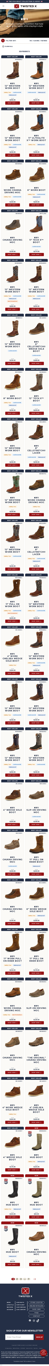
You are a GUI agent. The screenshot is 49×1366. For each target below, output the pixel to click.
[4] (12, 641)
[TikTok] (38, 1320)
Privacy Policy (8, 1348)
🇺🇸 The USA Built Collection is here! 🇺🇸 (24, 1)
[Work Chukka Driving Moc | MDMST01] (36, 484)
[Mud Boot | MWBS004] (36, 1142)
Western (10, 1307)
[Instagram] (34, 1320)
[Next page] (34, 1279)
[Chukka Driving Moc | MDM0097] (12, 224)
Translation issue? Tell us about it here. (24, 1361)
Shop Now (12, 103)
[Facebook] (30, 1320)
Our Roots (20, 1302)
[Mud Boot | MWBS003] (12, 1189)
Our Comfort (21, 1309)
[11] (36, 122)
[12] (12, 70)
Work (9, 1302)
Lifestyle (10, 1304)
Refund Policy (16, 1348)
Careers (41, 1348)
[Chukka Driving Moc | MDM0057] (12, 893)
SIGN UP (39, 1337)
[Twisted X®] (24, 6)
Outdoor (10, 1309)
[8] (12, 383)
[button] (7, 46)
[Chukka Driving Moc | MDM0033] (12, 1042)
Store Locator (36, 1302)
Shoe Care (36, 1309)
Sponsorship (29, 1348)
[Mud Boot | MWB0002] (12, 1236)
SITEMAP (23, 1348)
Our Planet (20, 1304)
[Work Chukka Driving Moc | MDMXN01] (12, 174)
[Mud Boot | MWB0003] (36, 1189)
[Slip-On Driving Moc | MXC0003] (36, 794)
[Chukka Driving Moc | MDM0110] (36, 1236)
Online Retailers (36, 1306)
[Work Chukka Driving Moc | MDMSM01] (12, 992)
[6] (36, 174)
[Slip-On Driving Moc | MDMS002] (36, 992)
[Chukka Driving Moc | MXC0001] (12, 844)
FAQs (36, 1312)
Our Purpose (21, 1307)
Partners (36, 1348)
